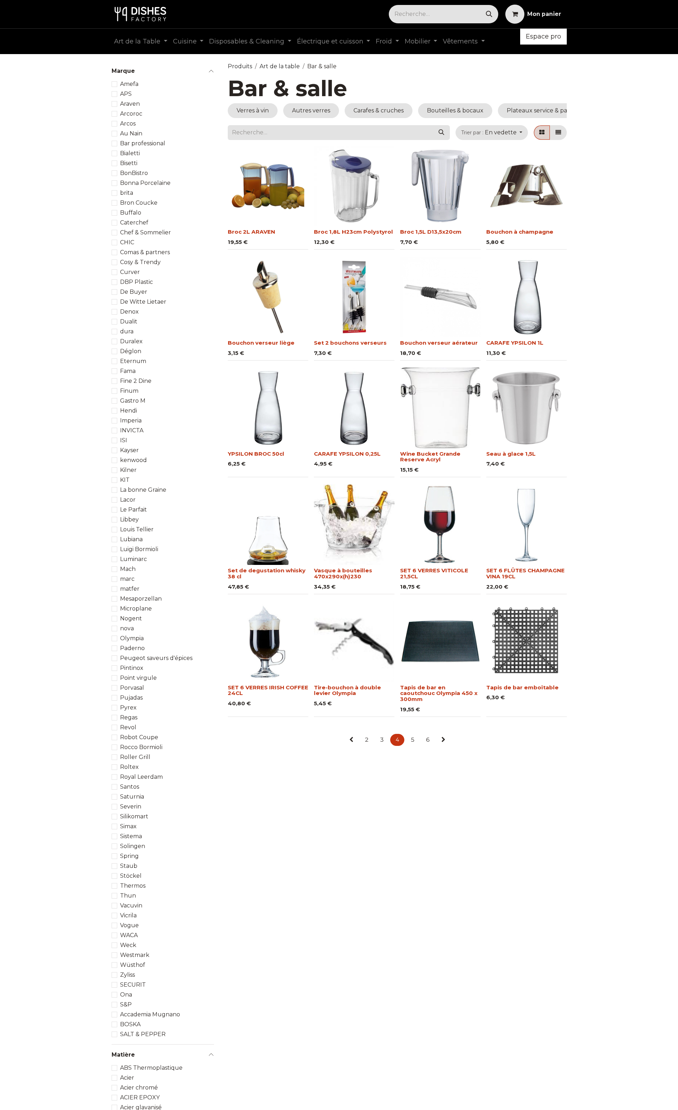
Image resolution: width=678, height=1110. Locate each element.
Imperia (131, 420)
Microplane (136, 608)
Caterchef (134, 222)
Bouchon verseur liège (261, 342)
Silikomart (134, 816)
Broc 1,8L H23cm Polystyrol (353, 231)
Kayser (129, 450)
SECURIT (133, 984)
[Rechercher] (489, 14)
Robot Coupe (139, 737)
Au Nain (131, 133)
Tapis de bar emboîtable (522, 687)
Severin (130, 806)
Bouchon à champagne (519, 231)
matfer (129, 588)
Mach (128, 569)
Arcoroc (131, 113)
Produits (240, 66)
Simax (128, 826)
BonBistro (134, 173)
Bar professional (142, 143)
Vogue (129, 925)
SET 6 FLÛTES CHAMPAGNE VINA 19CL (525, 573)
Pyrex (128, 707)
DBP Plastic (136, 282)
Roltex (129, 767)
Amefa (129, 84)
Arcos (128, 123)
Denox (129, 311)
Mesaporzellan (141, 598)
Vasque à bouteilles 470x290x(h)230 (343, 573)
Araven (130, 103)
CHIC (127, 242)
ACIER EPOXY (140, 1097)
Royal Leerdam (141, 776)
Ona (126, 994)
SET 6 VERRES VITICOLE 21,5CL (434, 573)
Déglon (130, 351)
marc (127, 579)
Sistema (131, 836)
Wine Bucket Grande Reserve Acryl (430, 456)
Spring (129, 856)
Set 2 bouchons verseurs (350, 342)
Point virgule (138, 677)
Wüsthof (132, 965)
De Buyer (133, 291)
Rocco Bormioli (141, 747)
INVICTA (131, 430)
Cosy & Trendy (140, 262)
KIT (125, 480)
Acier (127, 1077)
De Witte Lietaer (143, 301)
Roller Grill (135, 757)
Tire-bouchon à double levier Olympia (347, 690)
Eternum (133, 361)
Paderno (132, 648)
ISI (123, 440)
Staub (128, 866)
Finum (129, 390)
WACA (129, 935)
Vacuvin (131, 905)
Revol (128, 727)
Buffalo (130, 212)
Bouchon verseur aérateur (439, 342)
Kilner (128, 470)
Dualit (128, 321)
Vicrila (128, 915)
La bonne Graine (143, 489)
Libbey (129, 519)
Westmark (134, 955)
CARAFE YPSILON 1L (514, 342)
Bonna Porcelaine (145, 183)
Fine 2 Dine (135, 381)
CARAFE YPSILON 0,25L (347, 453)
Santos (129, 786)
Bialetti (130, 153)
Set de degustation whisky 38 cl (266, 573)
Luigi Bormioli (139, 549)
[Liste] (558, 132)
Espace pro (543, 36)
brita (126, 192)
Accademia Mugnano (150, 1014)
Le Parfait (133, 509)
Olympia (132, 638)
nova (127, 628)
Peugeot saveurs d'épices (156, 658)
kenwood (133, 460)
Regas (128, 717)
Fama (128, 371)
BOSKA (130, 1024)
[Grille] (542, 132)
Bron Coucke (138, 202)
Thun (128, 895)
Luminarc (133, 559)
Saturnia (132, 796)
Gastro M (132, 400)
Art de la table (280, 66)
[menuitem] (140, 41)
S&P (126, 1004)
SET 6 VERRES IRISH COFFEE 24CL (268, 690)
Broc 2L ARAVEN (251, 231)
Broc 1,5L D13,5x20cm (431, 231)
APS (126, 93)
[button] (492, 132)
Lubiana (131, 539)
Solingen (132, 846)
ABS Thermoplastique (151, 1067)
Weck (128, 945)
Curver (130, 272)
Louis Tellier (137, 529)
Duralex (131, 341)
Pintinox (131, 668)
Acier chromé (139, 1087)
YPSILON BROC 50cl (256, 453)
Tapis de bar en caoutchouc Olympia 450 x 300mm (438, 693)
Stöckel (131, 875)
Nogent (131, 618)
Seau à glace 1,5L (511, 453)
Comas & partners (145, 252)
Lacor (128, 499)
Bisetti (128, 163)
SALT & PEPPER (143, 1034)
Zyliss (127, 974)
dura (126, 331)
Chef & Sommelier (145, 232)
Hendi (128, 410)
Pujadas (131, 697)
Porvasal (132, 687)
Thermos (132, 885)
